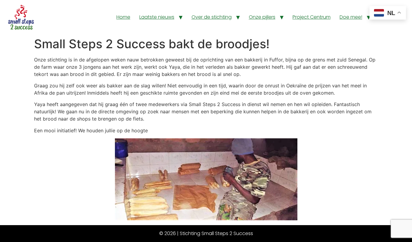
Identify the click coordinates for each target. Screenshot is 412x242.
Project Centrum (312, 17)
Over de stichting (212, 17)
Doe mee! (351, 17)
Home (123, 17)
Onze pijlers (262, 17)
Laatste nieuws (156, 17)
